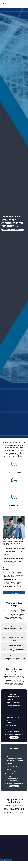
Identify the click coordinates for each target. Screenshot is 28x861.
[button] (3, 4)
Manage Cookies (6, 860)
